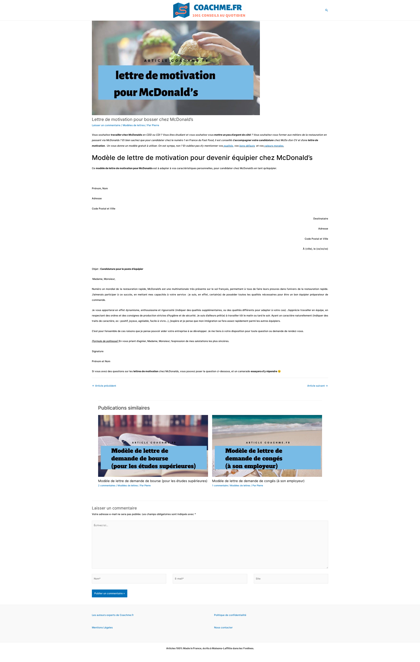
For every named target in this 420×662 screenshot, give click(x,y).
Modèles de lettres (134, 125)
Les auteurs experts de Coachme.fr (113, 615)
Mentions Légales (102, 627)
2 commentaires (107, 485)
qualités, (228, 145)
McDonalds (113, 140)
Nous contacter (223, 627)
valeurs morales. (274, 145)
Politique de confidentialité (230, 615)
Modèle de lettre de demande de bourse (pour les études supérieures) (152, 481)
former (283, 134)
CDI (158, 134)
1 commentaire (220, 485)
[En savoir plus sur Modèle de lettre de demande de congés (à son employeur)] (267, 445)
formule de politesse (105, 341)
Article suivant (317, 385)
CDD (149, 134)
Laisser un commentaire (106, 125)
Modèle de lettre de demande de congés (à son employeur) (258, 481)
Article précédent (104, 385)
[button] (326, 10)
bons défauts (247, 145)
